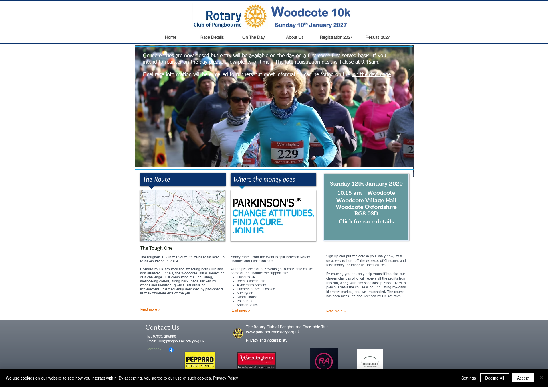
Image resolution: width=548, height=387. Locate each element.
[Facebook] (171, 350)
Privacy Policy (225, 378)
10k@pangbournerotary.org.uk (180, 341)
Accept (523, 378)
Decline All (494, 378)
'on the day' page (371, 74)
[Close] (541, 377)
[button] (274, 111)
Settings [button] (468, 378)
